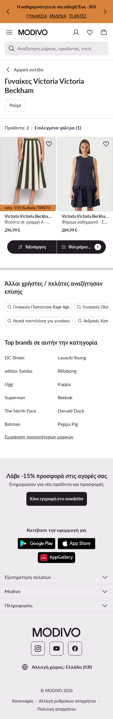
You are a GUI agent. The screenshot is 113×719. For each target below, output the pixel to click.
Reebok (65, 397)
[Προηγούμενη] (8, 11)
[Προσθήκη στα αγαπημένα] (49, 144)
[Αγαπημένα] (90, 32)
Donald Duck (71, 410)
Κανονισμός (23, 700)
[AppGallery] (56, 557)
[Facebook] (75, 648)
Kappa (64, 384)
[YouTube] (56, 648)
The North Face (20, 410)
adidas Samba (18, 371)
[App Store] (76, 543)
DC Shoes (15, 357)
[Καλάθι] (104, 32)
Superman (15, 397)
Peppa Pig (68, 424)
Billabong (67, 371)
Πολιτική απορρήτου (56, 709)
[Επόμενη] (105, 11)
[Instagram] (38, 648)
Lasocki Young (72, 357)
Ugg (9, 384)
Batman (12, 424)
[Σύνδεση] (76, 32)
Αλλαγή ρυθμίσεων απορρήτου (67, 700)
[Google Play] (36, 543)
